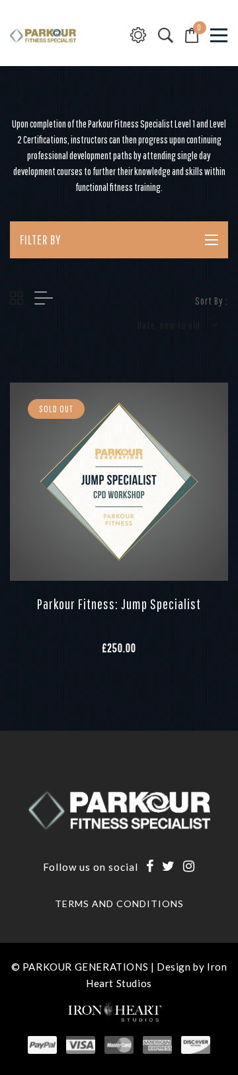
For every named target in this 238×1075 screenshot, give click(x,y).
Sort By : (211, 301)
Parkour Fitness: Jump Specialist (119, 603)
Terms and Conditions (119, 903)
